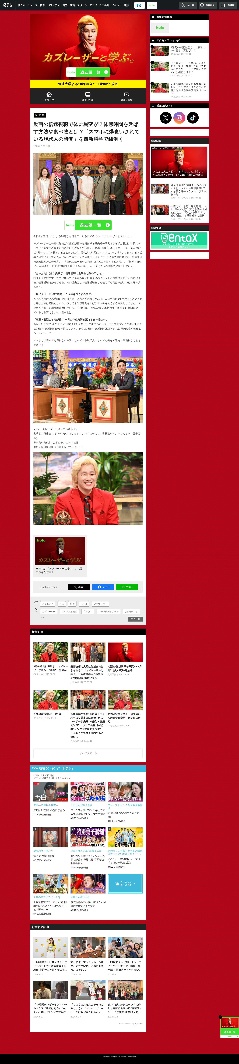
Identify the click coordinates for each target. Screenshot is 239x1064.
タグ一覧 (135, 619)
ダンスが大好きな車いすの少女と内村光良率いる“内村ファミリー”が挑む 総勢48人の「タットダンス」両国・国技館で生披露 (125, 1008)
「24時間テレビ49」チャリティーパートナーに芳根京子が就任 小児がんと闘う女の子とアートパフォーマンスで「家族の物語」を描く (50, 966)
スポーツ (82, 5)
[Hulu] (88, 72)
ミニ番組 (104, 5)
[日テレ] (8, 5)
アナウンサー (100, 604)
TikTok (193, 118)
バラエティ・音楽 (57, 5)
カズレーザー (48, 611)
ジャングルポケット (108, 611)
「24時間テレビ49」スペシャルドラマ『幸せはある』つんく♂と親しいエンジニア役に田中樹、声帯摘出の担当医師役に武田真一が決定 (50, 1008)
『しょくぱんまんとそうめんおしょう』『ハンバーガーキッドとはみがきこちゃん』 (87, 1008)
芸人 (61, 604)
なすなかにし (131, 611)
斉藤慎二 (87, 611)
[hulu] (152, 5)
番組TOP (49, 99)
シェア (106, 587)
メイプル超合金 (69, 611)
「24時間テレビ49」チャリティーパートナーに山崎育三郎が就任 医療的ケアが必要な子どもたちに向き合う (125, 966)
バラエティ (47, 604)
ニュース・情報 (36, 5)
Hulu (88, 225)
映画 (72, 5)
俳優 (72, 604)
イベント (117, 5)
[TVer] (139, 5)
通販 (126, 5)
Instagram (179, 118)
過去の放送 (88, 99)
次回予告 (39, 115)
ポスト (82, 587)
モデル (84, 604)
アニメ (93, 5)
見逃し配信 (126, 99)
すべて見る (87, 753)
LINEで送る (127, 587)
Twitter (166, 118)
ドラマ (21, 5)
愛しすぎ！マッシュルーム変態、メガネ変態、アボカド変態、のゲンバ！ (87, 966)
